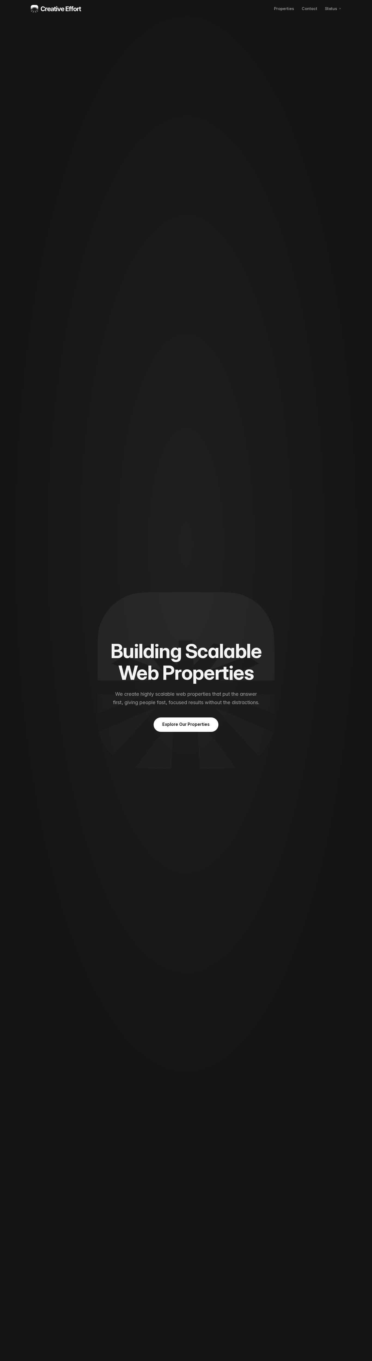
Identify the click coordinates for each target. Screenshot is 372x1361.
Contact (309, 8)
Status (331, 8)
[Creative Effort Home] (56, 8)
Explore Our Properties (186, 724)
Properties (284, 8)
